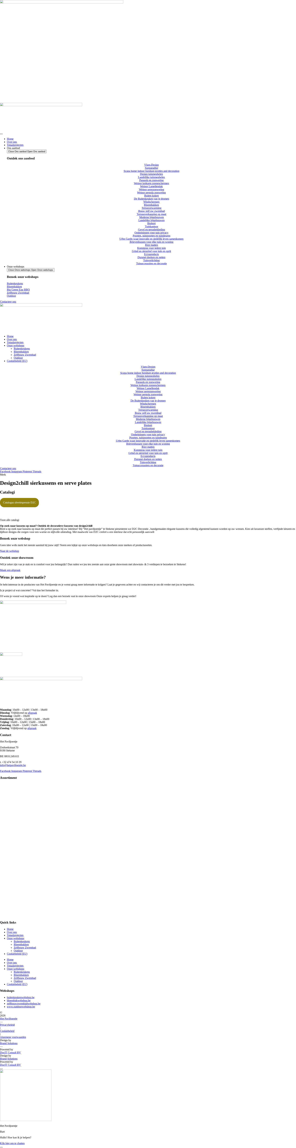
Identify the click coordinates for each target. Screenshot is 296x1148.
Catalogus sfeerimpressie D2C (19, 502)
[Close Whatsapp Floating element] (1, 1068)
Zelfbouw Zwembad (25, 947)
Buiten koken (7, 825)
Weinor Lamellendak (11, 813)
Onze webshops (15, 938)
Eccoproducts (7, 903)
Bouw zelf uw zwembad (13, 845)
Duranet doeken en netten (14, 907)
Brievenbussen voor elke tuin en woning (22, 886)
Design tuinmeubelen (11, 796)
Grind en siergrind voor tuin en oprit (19, 899)
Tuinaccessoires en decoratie (15, 915)
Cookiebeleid (7, 1031)
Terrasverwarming (10, 841)
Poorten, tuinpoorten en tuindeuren (19, 878)
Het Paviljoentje (8, 1018)
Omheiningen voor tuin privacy (17, 874)
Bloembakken (7, 837)
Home (10, 929)
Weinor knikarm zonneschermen (17, 808)
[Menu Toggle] (1, 133)
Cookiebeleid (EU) (17, 953)
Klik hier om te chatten (12, 1143)
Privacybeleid (7, 1024)
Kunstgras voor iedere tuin (14, 895)
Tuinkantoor (6, 866)
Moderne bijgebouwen (12, 854)
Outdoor (18, 950)
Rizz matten (6, 891)
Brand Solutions (8, 1043)
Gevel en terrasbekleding (13, 870)
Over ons (12, 932)
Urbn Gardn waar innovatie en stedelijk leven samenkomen (32, 882)
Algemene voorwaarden (13, 1037)
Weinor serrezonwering (12, 817)
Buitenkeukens (22, 941)
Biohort (4, 862)
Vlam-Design (7, 784)
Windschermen (8, 833)
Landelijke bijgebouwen (13, 858)
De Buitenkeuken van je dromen (17, 829)
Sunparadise (6, 788)
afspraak (32, 712)
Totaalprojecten (15, 935)
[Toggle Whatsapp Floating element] (1, 1147)
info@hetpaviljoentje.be (13, 765)
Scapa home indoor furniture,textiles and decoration (28, 792)
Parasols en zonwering (12, 804)
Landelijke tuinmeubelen (13, 800)
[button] (148, 520)
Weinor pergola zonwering (14, 821)
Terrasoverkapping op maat (14, 849)
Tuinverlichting (8, 911)
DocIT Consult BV (10, 1052)
